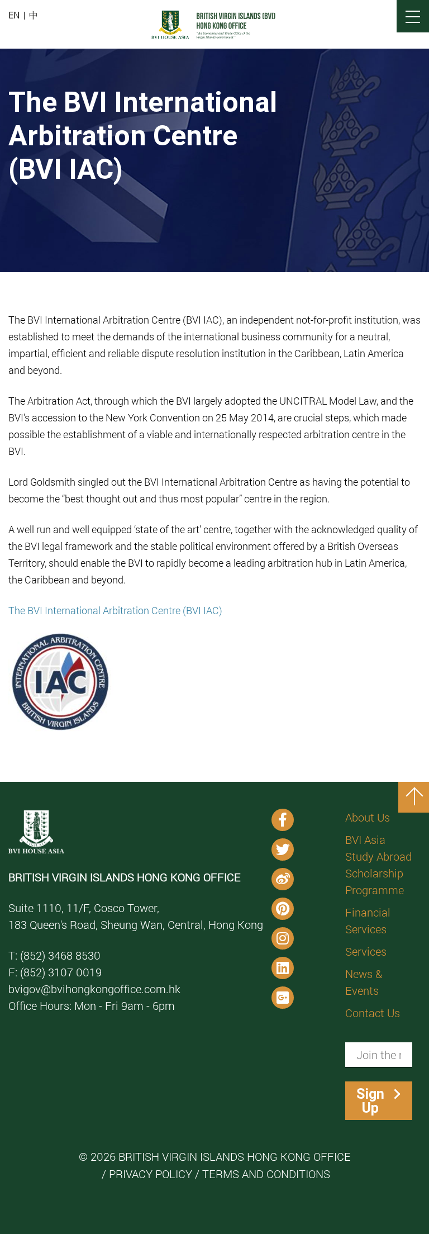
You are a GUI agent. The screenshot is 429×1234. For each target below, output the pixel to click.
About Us (367, 817)
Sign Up (370, 1101)
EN (14, 15)
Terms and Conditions (266, 1173)
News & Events (363, 982)
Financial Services (367, 920)
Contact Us (372, 1012)
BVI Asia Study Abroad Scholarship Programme (378, 864)
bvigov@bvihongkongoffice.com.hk (94, 988)
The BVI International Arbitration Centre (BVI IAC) (115, 610)
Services (366, 951)
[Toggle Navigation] (413, 16)
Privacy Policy (150, 1173)
